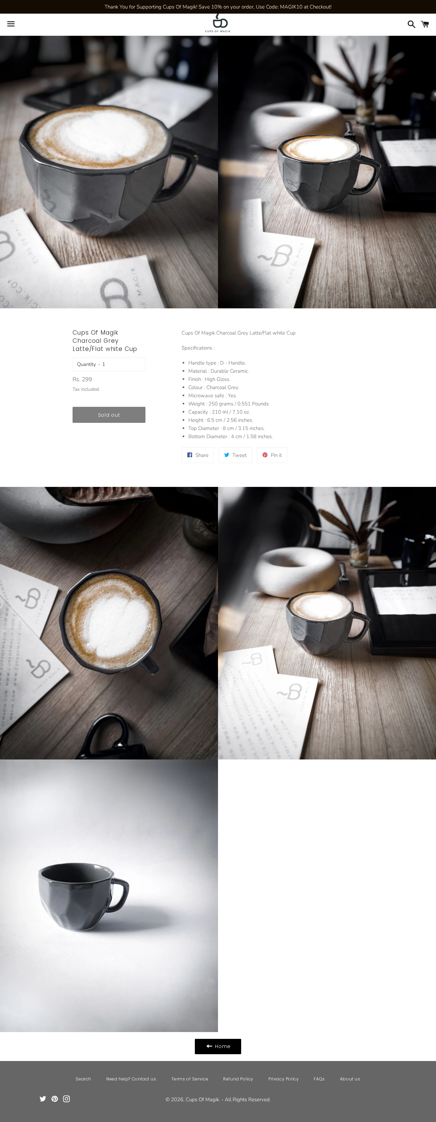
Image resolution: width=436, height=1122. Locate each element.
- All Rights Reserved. (246, 1099)
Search (83, 1079)
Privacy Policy (283, 1079)
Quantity (86, 364)
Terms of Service (189, 1079)
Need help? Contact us (131, 1079)
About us (350, 1079)
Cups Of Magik (202, 1099)
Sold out (109, 415)
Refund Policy (238, 1079)
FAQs (319, 1079)
